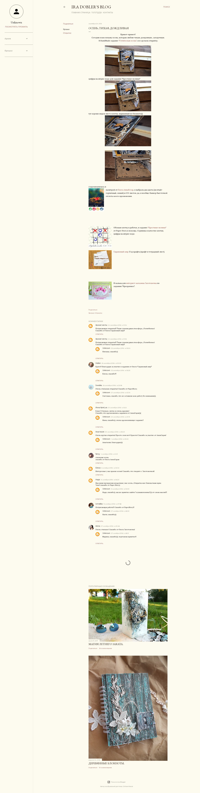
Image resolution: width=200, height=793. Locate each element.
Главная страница (80, 13)
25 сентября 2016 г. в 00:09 (111, 363)
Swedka (98, 385)
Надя (97, 480)
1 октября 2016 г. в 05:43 (119, 439)
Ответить (99, 334)
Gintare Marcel (128, 786)
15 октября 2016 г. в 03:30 (120, 489)
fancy (97, 454)
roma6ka (99, 504)
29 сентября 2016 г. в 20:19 (120, 417)
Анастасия (99, 432)
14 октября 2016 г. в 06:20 (110, 480)
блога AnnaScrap (125, 190)
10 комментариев (105, 767)
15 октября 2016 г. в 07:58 (112, 504)
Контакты (108, 13)
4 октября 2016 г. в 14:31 (109, 454)
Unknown (106, 348)
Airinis (97, 526)
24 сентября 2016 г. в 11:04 (117, 325)
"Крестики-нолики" (156, 227)
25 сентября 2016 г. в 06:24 (120, 348)
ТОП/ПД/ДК (96, 13)
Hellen (98, 363)
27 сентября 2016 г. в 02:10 (120, 392)
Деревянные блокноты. (106, 763)
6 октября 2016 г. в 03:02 (110, 468)
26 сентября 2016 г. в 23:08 (112, 385)
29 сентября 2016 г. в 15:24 (117, 407)
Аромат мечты (101, 325)
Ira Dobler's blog (91, 7)
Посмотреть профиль (16, 27)
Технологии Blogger (118, 782)
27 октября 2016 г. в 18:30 (120, 511)
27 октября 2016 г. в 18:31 (120, 533)
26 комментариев (105, 648)
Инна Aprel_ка (101, 407)
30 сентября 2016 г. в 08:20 (115, 432)
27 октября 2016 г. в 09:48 (110, 526)
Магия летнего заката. (106, 644)
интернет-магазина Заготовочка (141, 283)
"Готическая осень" (128, 41)
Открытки (67, 33)
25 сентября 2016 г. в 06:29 (120, 370)
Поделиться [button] (68, 24)
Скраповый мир (121, 252)
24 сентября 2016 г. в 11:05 (117, 339)
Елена (97, 468)
